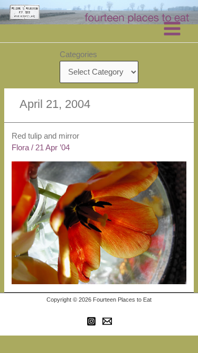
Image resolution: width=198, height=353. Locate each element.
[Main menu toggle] (172, 28)
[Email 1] (107, 321)
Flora (20, 147)
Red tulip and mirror (45, 136)
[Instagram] (91, 321)
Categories (78, 54)
